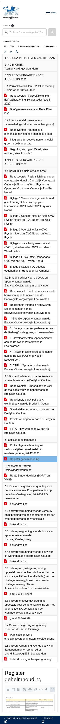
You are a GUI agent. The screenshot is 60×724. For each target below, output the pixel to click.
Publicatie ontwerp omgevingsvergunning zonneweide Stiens (29, 636)
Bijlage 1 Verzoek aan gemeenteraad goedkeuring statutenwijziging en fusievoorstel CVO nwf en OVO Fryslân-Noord (29, 204)
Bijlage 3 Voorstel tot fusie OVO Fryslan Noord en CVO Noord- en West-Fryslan (27, 233)
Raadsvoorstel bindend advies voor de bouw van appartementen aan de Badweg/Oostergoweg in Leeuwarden (30, 295)
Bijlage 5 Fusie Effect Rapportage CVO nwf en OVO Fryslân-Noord (27, 259)
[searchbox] (24, 32)
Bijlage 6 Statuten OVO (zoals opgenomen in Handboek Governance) (27, 268)
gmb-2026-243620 (20, 593)
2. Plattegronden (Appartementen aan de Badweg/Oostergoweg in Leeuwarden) (29, 330)
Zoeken (6, 25)
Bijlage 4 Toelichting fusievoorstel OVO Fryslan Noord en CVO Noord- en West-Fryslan (27, 247)
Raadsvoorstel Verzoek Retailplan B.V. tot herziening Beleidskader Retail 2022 (27, 99)
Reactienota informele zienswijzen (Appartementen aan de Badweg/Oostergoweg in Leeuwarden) (27, 308)
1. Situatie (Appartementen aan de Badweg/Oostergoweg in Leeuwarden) (27, 320)
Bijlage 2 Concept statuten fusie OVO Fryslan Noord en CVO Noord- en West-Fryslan (29, 219)
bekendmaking (18, 504)
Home (7, 46)
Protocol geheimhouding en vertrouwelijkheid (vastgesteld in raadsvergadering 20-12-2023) (23, 449)
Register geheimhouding (24, 459)
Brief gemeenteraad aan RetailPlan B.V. (28, 111)
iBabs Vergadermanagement (21, 718)
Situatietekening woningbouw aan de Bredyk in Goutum (29, 411)
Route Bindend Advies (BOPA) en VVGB (27, 477)
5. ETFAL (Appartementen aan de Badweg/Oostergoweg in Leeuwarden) (27, 367)
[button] (52, 32)
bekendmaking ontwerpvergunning (30, 659)
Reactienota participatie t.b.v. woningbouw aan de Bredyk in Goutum (27, 401)
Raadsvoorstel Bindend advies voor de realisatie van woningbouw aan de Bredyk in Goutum (28, 390)
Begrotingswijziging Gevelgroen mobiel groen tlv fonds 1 (26, 151)
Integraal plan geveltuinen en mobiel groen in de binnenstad (28, 141)
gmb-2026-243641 (20, 618)
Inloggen (48, 718)
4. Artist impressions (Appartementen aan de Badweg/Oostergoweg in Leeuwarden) (28, 355)
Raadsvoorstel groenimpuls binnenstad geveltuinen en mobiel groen (28, 131)
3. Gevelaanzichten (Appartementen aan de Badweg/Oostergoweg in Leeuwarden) (28, 342)
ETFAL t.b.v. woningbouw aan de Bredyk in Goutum (26, 430)
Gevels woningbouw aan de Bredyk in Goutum (29, 421)
